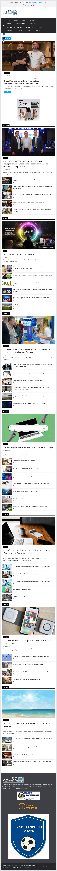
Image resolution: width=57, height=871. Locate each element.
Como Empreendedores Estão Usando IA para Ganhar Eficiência (29, 202)
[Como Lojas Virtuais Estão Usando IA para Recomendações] (7, 476)
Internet (6, 444)
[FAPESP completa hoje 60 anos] (7, 597)
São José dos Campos (29, 78)
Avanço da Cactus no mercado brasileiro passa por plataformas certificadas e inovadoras (32, 282)
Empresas (9, 23)
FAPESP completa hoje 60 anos (20, 596)
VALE (43, 78)
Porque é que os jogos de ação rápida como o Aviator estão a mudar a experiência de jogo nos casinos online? (30, 267)
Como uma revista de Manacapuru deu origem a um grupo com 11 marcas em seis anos (32, 179)
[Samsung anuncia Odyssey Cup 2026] (28, 235)
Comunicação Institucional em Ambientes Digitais (25, 491)
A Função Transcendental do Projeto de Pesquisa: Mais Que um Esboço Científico (26, 551)
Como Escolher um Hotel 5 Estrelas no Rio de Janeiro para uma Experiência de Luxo (32, 739)
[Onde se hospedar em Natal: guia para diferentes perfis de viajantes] (28, 704)
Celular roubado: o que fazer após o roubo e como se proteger (28, 664)
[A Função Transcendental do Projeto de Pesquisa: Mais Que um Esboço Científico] (28, 531)
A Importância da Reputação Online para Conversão (26, 468)
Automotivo (29, 27)
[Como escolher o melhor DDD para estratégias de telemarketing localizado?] (7, 672)
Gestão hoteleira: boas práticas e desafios (23, 754)
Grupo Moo (18, 78)
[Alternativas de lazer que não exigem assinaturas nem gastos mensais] (7, 507)
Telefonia (6, 637)
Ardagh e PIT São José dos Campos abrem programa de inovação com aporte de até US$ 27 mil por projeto (33, 365)
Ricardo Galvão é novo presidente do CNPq (23, 589)
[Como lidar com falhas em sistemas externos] (7, 499)
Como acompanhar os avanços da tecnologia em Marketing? (28, 380)
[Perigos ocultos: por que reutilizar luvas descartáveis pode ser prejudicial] (7, 567)
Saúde (20, 31)
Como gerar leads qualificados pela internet (24, 460)
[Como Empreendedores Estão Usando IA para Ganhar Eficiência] (7, 203)
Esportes (32, 23)
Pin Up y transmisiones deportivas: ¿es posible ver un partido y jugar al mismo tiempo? (32, 305)
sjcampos (39, 78)
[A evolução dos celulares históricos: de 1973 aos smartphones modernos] (7, 657)
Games (5, 250)
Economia (33, 20)
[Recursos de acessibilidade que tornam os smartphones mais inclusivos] (28, 621)
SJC (35, 78)
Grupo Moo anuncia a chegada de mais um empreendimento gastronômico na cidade (22, 82)
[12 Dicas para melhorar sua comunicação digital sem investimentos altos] (7, 484)
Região (16, 20)
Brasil (8, 20)
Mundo (24, 20)
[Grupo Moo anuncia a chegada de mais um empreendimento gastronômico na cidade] (28, 56)
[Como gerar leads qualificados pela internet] (7, 461)
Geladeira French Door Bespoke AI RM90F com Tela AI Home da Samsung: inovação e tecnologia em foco (31, 388)
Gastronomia (10, 31)
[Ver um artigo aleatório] (53, 25)
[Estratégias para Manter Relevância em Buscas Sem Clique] (28, 428)
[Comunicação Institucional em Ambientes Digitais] (7, 492)
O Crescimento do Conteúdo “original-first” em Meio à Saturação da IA (30, 373)
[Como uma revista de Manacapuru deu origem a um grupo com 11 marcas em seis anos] (7, 180)
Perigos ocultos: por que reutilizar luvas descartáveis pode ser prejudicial (31, 566)
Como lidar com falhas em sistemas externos (24, 498)
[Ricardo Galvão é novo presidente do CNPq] (7, 589)
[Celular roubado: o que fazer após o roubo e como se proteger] (7, 665)
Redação (6, 75)
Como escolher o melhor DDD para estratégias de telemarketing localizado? (31, 672)
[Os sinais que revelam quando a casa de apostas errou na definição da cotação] (7, 276)
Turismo (39, 27)
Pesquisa (5, 546)
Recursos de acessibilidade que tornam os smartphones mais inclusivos (27, 641)
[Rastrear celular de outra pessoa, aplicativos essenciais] (7, 680)
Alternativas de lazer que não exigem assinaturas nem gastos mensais (30, 506)
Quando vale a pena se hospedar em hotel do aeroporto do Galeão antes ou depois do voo (32, 762)
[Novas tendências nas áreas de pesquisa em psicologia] (7, 574)
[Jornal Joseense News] (4, 25)
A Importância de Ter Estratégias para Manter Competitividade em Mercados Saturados (32, 210)
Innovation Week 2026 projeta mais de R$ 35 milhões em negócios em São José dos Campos (27, 350)
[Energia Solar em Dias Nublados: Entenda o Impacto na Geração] (7, 396)
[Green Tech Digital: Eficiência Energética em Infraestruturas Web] (7, 404)
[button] (11, 20)
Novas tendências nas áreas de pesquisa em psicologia (26, 574)
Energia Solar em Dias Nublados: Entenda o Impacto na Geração (29, 396)
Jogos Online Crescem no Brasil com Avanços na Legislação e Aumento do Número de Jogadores (31, 297)
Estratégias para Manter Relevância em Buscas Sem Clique (28, 447)
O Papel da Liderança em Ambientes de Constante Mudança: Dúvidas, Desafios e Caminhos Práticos (33, 195)
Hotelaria (37, 31)
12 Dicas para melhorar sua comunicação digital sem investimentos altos (31, 483)
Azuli (6, 78)
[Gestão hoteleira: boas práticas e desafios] (7, 755)
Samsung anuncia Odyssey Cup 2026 (18, 254)
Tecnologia (10, 27)
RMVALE (22, 78)
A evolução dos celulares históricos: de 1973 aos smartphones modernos (31, 656)
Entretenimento (21, 23)
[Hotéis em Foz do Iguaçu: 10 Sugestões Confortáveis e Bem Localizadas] (7, 747)
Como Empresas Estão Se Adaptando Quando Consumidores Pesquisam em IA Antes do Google (32, 187)
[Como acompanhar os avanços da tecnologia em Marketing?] (7, 381)
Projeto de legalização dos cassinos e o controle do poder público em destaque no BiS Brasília (32, 290)
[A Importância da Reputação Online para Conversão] (7, 469)
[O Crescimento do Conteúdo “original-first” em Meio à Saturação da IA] (7, 373)
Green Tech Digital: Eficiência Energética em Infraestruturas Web (29, 403)
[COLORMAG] (14, 777)
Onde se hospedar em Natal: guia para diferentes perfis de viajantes (28, 724)
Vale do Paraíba (48, 78)
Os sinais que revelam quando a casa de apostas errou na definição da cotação (32, 275)
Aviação (19, 27)
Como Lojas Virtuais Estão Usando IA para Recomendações (27, 476)
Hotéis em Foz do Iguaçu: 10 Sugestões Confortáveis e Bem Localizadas (30, 747)
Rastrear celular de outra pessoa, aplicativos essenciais (26, 679)
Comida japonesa (11, 78)
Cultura (28, 31)
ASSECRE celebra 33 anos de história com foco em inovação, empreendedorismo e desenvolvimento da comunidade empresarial (25, 164)
